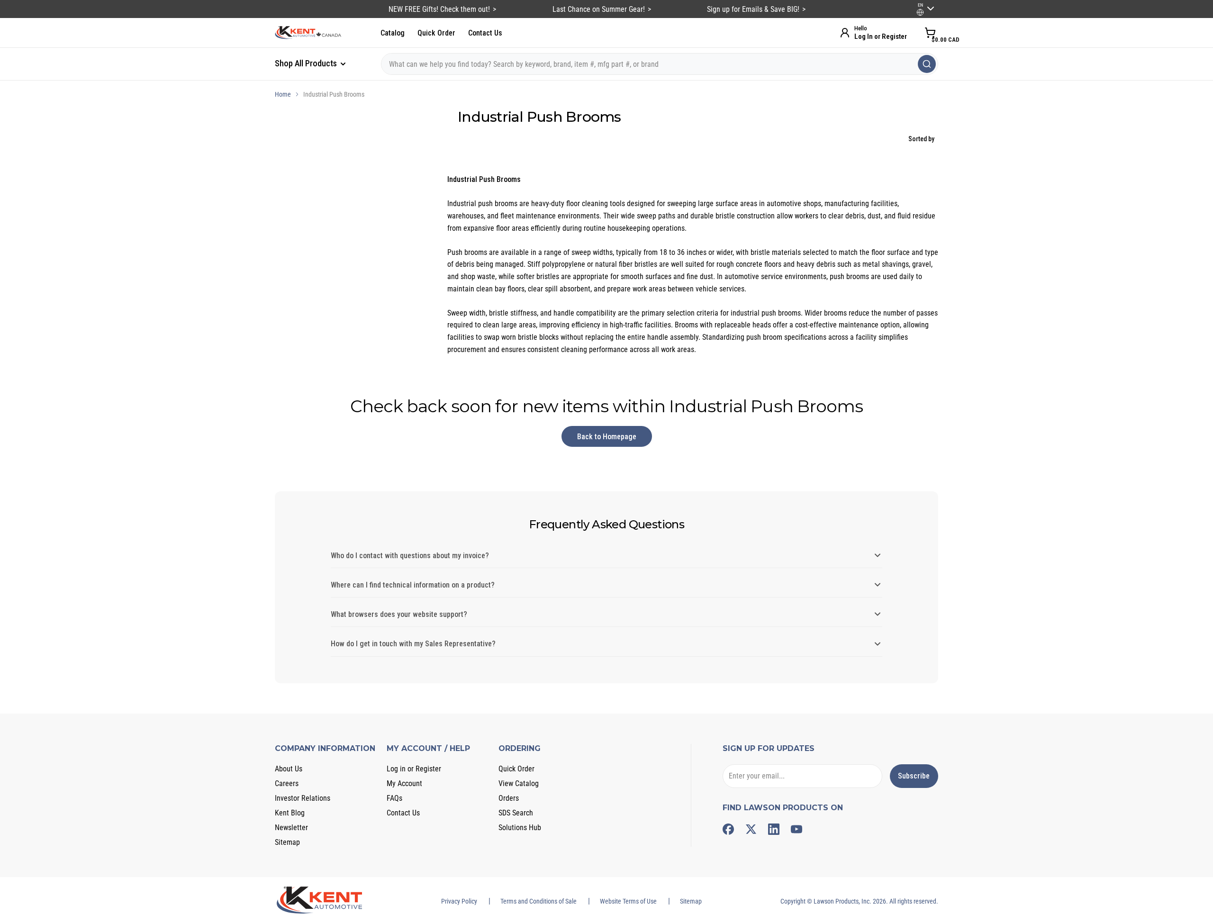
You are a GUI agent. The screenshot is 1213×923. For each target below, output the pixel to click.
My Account (404, 783)
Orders (508, 798)
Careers (287, 783)
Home (283, 94)
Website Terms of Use (628, 901)
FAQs (394, 798)
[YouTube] (796, 829)
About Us (288, 768)
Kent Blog (290, 812)
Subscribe (914, 775)
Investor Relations (302, 798)
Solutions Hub (519, 827)
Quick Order (436, 32)
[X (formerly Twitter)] (751, 829)
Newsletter (291, 827)
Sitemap (287, 842)
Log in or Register (414, 768)
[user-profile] (920, 12)
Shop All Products (307, 63)
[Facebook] (728, 829)
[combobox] (659, 64)
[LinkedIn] (773, 829)
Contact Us (485, 32)
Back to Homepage (606, 436)
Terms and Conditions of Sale (538, 901)
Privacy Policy (459, 901)
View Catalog (518, 783)
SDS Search (515, 812)
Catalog (392, 32)
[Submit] (927, 64)
